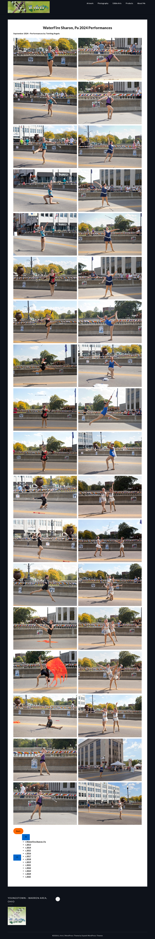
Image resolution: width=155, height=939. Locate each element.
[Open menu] (17, 858)
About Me (141, 3)
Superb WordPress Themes (92, 936)
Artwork (90, 3)
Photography (103, 3)
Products (129, 3)
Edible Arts (117, 3)
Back (18, 831)
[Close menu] (26, 837)
